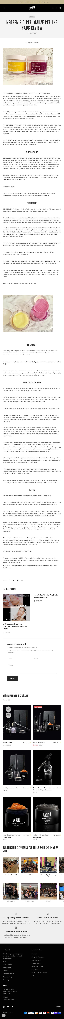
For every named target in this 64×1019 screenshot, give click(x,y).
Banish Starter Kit (39, 743)
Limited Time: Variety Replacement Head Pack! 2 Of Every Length (32, 2)
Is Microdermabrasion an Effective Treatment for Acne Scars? (14, 626)
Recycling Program (38, 957)
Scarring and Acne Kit (10, 788)
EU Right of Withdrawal (39, 972)
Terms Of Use (7, 967)
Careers (5, 970)
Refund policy (7, 977)
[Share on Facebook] (9, 580)
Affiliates (35, 969)
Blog (4, 961)
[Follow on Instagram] (4, 1007)
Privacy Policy (41, 650)
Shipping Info (36, 960)
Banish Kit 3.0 (7, 743)
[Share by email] (22, 580)
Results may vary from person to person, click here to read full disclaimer (13, 956)
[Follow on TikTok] (12, 1007)
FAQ (33, 975)
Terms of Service (8, 973)
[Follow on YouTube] (8, 1007)
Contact (34, 954)
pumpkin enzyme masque (44, 565)
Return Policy (36, 963)
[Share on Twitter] (13, 580)
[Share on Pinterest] (17, 580)
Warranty (6, 980)
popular (32, 16)
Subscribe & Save (37, 966)
